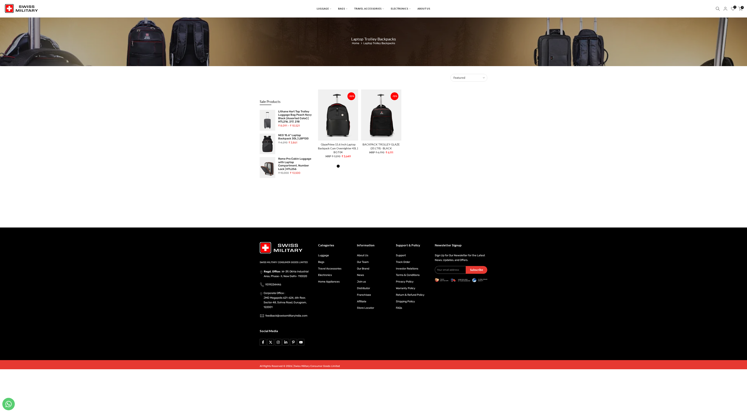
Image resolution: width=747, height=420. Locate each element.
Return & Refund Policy (410, 295)
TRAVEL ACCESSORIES (368, 8)
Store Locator (365, 308)
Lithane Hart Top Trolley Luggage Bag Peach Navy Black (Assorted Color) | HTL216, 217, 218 (295, 116)
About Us (362, 255)
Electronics (325, 275)
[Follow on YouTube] (301, 342)
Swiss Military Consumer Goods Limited (317, 366)
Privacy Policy (405, 281)
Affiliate (361, 301)
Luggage (323, 255)
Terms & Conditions (408, 275)
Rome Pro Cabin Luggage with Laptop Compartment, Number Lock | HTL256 (294, 164)
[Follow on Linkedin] (285, 342)
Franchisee (364, 295)
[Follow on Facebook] (263, 342)
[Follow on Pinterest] (293, 342)
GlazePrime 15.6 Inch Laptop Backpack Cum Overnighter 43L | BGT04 (338, 148)
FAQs (399, 308)
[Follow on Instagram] (278, 342)
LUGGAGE (323, 8)
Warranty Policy (405, 288)
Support (401, 255)
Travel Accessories (329, 268)
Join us (361, 281)
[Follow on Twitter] (270, 342)
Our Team (363, 262)
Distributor (363, 288)
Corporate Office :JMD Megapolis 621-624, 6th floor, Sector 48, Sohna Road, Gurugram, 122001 (285, 300)
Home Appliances (329, 281)
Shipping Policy (405, 301)
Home (355, 43)
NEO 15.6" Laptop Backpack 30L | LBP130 (293, 137)
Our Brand (363, 268)
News (360, 275)
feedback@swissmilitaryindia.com (286, 315)
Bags (321, 262)
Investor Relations (407, 268)
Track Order (403, 262)
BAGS (341, 8)
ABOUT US (423, 8)
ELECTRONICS (399, 8)
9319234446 (273, 284)
